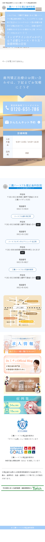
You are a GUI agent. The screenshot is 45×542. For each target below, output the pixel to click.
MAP (38, 225)
